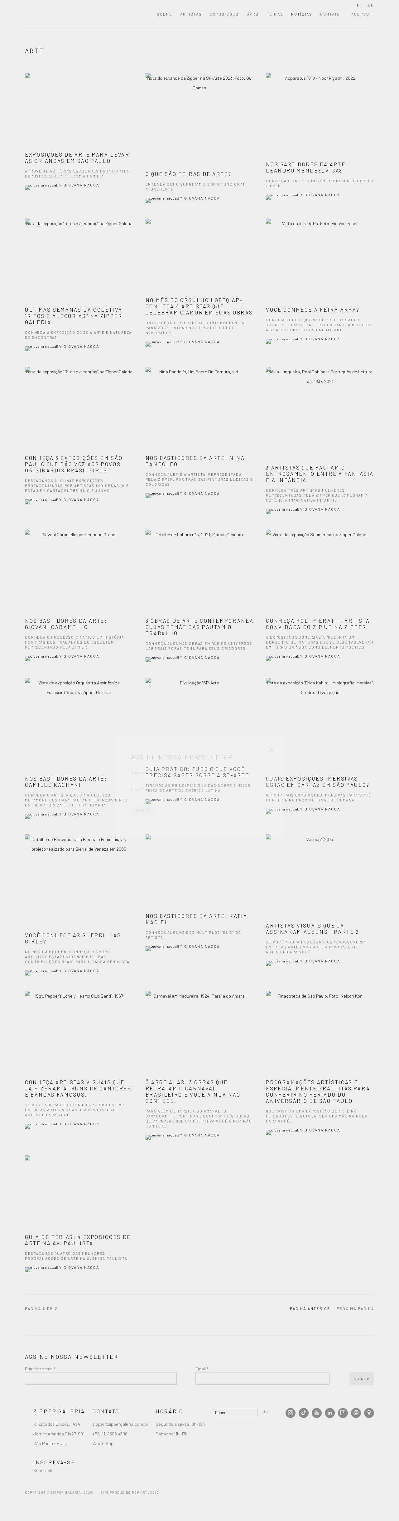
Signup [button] (143, 784)
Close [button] (269, 725)
